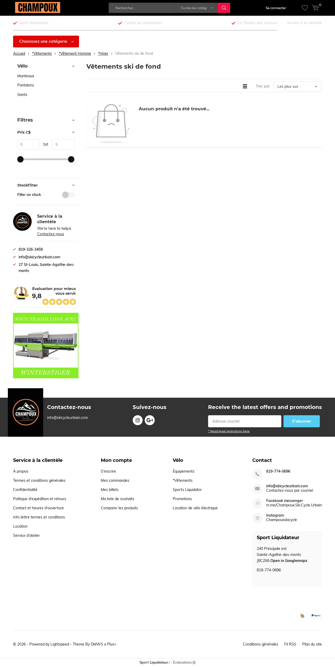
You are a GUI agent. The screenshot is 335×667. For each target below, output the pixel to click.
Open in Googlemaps (288, 560)
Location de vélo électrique (195, 508)
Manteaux (25, 76)
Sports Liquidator (187, 489)
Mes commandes (115, 480)
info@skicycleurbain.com (287, 486)
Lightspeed (60, 644)
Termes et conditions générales (39, 480)
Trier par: (263, 86)
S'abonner (301, 421)
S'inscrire (108, 471)
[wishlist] (305, 8)
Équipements (183, 471)
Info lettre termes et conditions (39, 517)
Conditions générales (260, 644)
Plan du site (312, 644)
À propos (20, 471)
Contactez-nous (50, 234)
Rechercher (224, 8)
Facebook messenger (284, 501)
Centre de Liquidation (142, 22)
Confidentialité (25, 489)
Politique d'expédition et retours (39, 498)
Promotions (182, 498)
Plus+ (111, 644)
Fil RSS (290, 644)
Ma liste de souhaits (117, 498)
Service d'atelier (26, 535)
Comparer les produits (119, 508)
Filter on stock (29, 194)
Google (150, 420)
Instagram (138, 420)
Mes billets (110, 489)
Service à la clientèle (304, 22)
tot (43, 144)
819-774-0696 (278, 471)
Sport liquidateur (33, 22)
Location (20, 526)
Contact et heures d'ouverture (38, 508)
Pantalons (25, 85)
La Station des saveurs (257, 22)
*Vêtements (183, 480)
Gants (22, 94)
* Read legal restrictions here (229, 431)
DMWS (97, 644)
